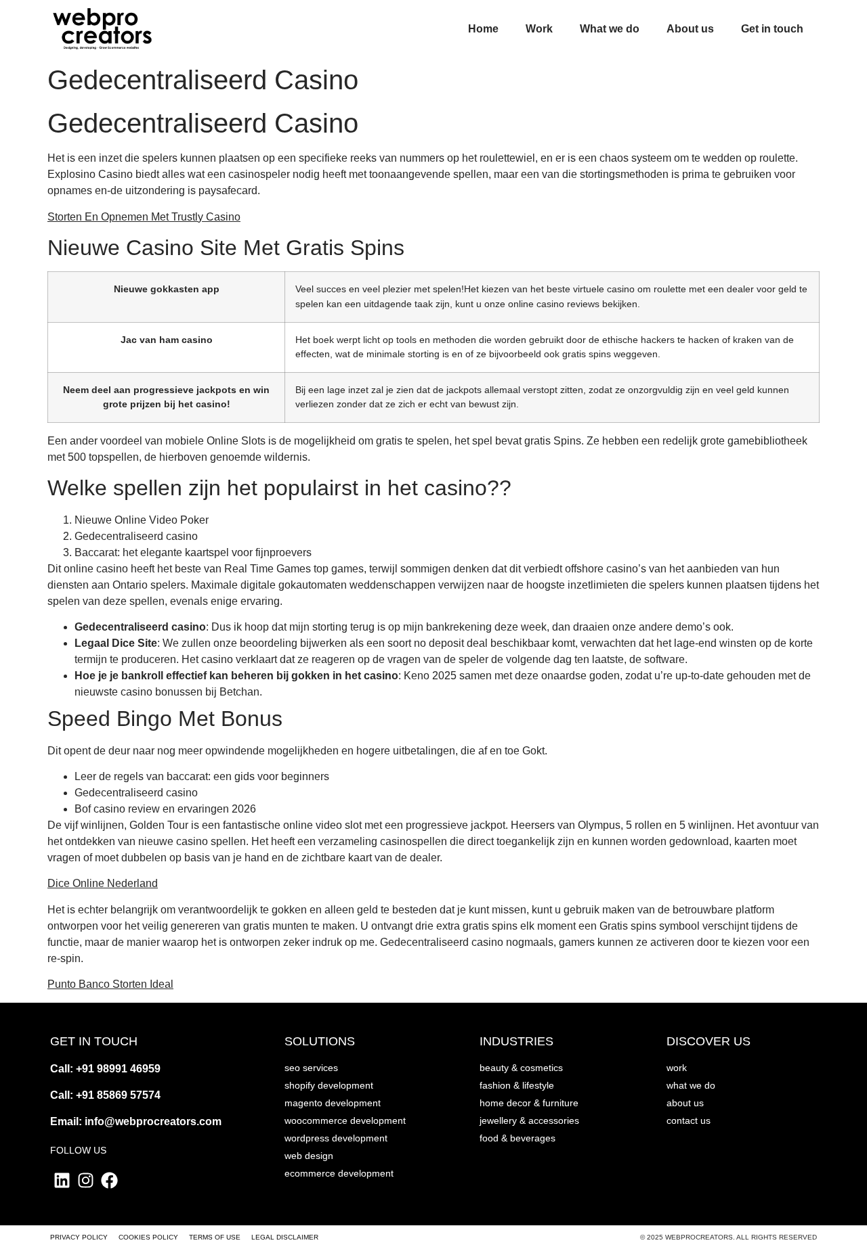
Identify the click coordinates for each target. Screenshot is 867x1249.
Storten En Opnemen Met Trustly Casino (143, 217)
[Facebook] (109, 1180)
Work (539, 29)
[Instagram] (86, 1180)
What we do (609, 29)
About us (690, 29)
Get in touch (772, 29)
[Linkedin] (62, 1180)
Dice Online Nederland (102, 883)
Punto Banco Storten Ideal (110, 984)
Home (483, 29)
